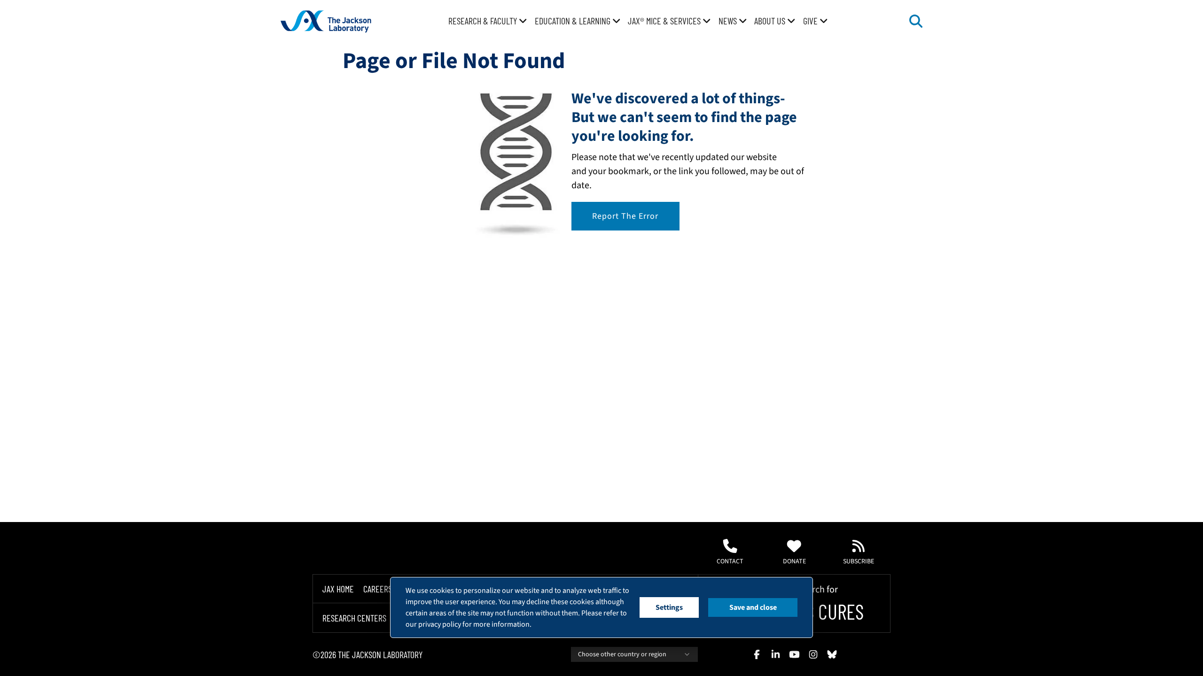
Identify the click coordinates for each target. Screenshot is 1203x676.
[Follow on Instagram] (812, 654)
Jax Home (338, 588)
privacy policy (439, 624)
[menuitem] (487, 21)
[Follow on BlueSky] (831, 654)
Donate (794, 561)
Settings (669, 607)
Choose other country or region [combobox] (622, 654)
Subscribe (858, 561)
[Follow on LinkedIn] (775, 654)
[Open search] (915, 21)
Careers (377, 588)
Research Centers (354, 617)
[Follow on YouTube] (794, 654)
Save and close (753, 607)
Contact (730, 561)
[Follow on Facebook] (756, 654)
